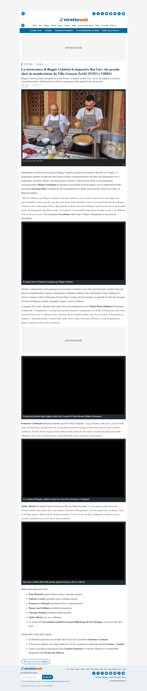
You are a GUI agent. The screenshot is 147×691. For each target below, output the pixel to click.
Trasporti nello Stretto (86, 25)
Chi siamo (98, 677)
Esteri (119, 669)
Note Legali (118, 677)
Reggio (46, 25)
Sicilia (74, 25)
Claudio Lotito (36, 30)
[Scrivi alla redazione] (123, 13)
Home (35, 25)
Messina (54, 25)
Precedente (23, 127)
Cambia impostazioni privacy (118, 681)
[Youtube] (110, 13)
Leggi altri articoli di (37, 661)
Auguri (124, 669)
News (41, 25)
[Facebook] (94, 13)
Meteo (97, 25)
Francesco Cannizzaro (64, 30)
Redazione (105, 677)
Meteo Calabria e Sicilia (96, 669)
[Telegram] (106, 13)
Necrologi (104, 25)
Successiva (123, 127)
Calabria (67, 25)
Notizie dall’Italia (112, 669)
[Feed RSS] (119, 13)
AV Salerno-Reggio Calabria (87, 30)
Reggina (48, 30)
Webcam (113, 25)
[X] (102, 13)
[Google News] (115, 13)
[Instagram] (98, 13)
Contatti (111, 677)
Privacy (124, 677)
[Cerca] (23, 13)
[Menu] (23, 25)
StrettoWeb (27, 64)
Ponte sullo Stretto (110, 30)
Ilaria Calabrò (26, 85)
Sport (60, 25)
